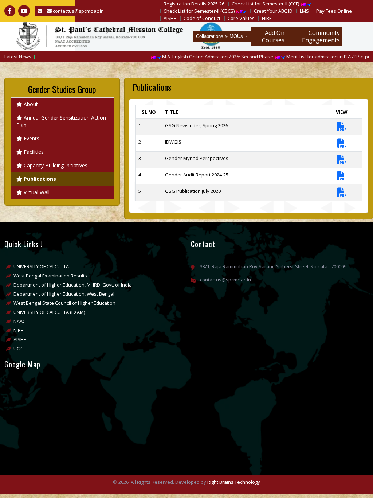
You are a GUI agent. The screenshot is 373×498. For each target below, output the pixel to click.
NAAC (19, 321)
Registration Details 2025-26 (194, 3)
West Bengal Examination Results (50, 275)
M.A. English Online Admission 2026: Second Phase (208, 56)
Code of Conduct (202, 18)
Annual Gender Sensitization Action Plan (61, 121)
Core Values (241, 18)
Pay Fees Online (334, 11)
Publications (40, 178)
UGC (18, 348)
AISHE (170, 18)
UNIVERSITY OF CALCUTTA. (41, 266)
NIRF (266, 18)
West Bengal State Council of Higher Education (64, 303)
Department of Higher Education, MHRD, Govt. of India (72, 284)
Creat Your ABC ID (273, 11)
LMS (304, 11)
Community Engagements (321, 36)
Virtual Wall (37, 192)
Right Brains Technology (233, 482)
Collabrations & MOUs (220, 36)
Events (31, 138)
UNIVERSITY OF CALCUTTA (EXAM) (49, 312)
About (31, 104)
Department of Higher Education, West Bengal (63, 294)
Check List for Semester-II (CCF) (265, 3)
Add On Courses (273, 36)
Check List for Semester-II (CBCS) (199, 11)
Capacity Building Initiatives (55, 165)
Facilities (34, 151)
